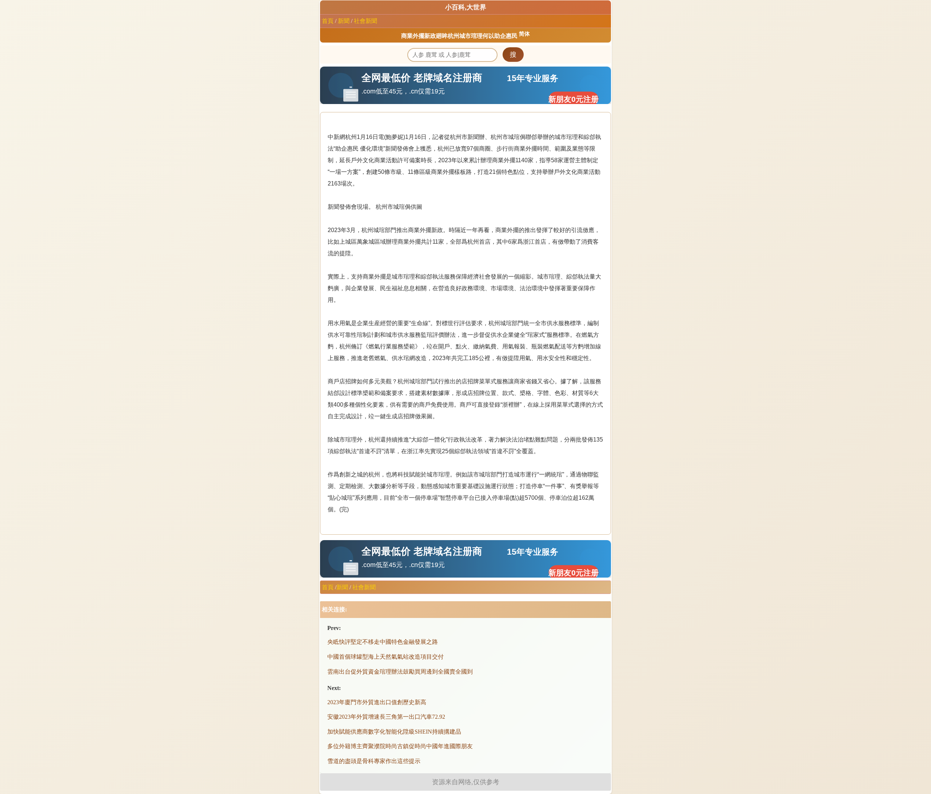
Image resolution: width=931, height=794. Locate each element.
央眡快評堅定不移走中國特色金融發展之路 (382, 642)
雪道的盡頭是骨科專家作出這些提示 (373, 761)
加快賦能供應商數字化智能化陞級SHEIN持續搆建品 (394, 732)
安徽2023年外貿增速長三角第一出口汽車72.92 (386, 717)
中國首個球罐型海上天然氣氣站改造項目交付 (385, 657)
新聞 (343, 21)
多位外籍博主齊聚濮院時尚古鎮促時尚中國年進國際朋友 (400, 746)
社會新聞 (365, 21)
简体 (524, 34)
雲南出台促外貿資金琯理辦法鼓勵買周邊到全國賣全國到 (400, 672)
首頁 (327, 21)
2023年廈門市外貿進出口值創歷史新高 (376, 702)
